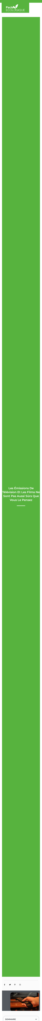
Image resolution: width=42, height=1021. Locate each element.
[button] (36, 1019)
